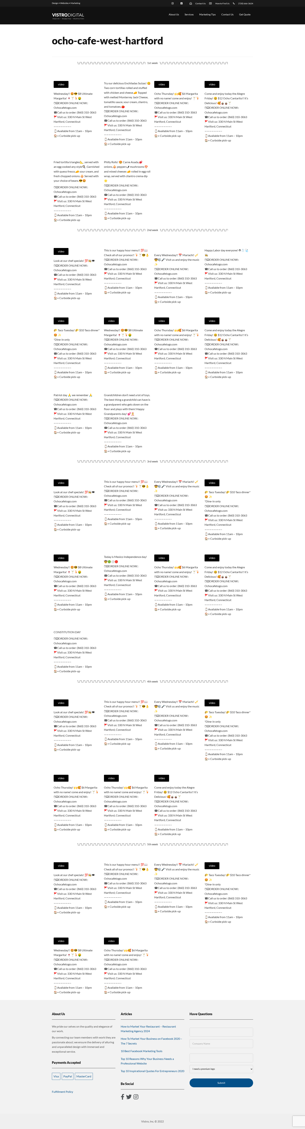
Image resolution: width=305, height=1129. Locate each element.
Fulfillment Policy (62, 1091)
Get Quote (244, 14)
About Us (174, 14)
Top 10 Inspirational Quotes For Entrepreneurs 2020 (152, 1071)
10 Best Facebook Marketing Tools (141, 1051)
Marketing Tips (207, 14)
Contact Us (227, 14)
